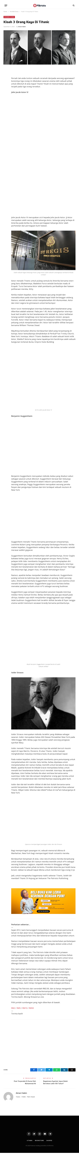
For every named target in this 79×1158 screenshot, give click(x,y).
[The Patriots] (39, 5)
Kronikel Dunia (9, 17)
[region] (43, 128)
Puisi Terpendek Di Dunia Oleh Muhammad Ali (25, 1082)
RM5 (19, 1008)
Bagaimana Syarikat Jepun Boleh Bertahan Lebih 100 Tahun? (55, 1082)
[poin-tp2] (43, 913)
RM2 (13, 1008)
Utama (29, 1140)
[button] (6, 5)
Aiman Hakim (22, 27)
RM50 (31, 1008)
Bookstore (39, 1140)
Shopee (49, 1140)
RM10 (24, 1008)
